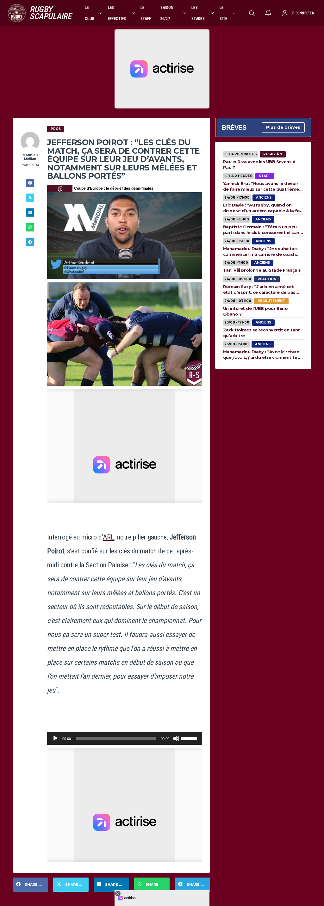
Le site (223, 13)
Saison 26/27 (167, 13)
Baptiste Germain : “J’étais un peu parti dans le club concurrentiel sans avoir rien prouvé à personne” (262, 229)
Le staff (145, 13)
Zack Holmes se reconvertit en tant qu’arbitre (261, 332)
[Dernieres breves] (268, 13)
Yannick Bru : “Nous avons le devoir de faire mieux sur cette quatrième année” (261, 186)
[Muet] (176, 738)
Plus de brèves (283, 127)
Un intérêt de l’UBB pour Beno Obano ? (255, 311)
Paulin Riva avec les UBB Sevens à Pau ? (259, 164)
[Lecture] (55, 738)
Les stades (198, 13)
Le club (89, 13)
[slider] (190, 737)
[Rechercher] (252, 13)
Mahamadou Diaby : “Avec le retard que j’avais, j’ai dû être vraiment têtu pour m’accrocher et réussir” (262, 354)
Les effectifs (117, 13)
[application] (124, 738)
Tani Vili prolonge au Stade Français (262, 270)
